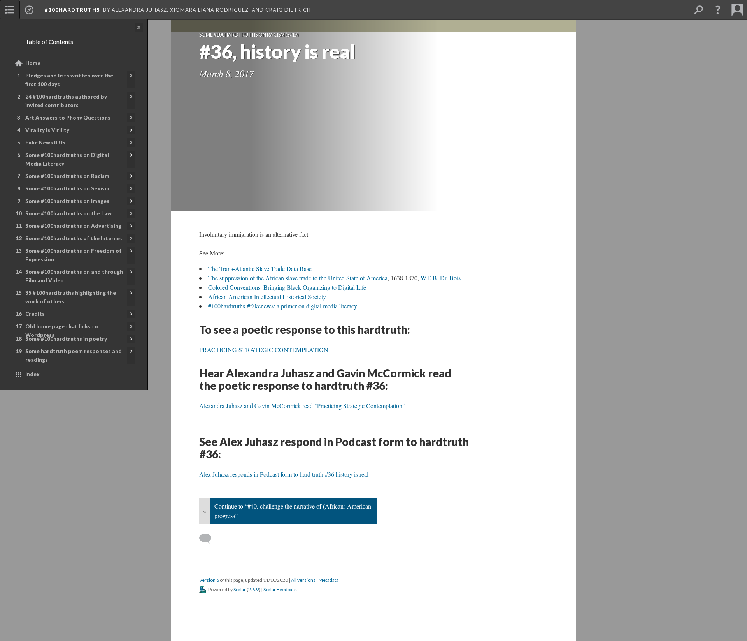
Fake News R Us (45, 142)
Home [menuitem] (32, 63)
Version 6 (209, 580)
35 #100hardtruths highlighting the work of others (70, 297)
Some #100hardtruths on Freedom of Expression (73, 255)
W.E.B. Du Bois (441, 278)
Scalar (239, 589)
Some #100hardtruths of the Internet (74, 238)
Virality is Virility (47, 130)
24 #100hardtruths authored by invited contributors (66, 100)
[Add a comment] (208, 539)
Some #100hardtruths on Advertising (73, 226)
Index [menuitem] (32, 374)
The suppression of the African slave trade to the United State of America (298, 278)
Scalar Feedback (280, 589)
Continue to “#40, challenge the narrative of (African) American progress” (292, 510)
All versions (303, 580)
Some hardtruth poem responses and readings (73, 355)
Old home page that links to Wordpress (61, 330)
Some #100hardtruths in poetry (66, 339)
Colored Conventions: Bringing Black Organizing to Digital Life (287, 287)
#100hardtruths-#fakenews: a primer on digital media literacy (282, 306)
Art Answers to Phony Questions (67, 117)
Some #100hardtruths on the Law (68, 213)
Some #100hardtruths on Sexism (67, 188)
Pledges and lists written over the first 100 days (69, 79)
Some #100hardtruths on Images (67, 201)
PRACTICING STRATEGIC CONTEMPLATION (263, 349)
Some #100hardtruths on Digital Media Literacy (67, 159)
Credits (35, 314)
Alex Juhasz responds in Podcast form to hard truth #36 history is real (283, 474)
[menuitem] (9, 9)
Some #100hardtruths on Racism (67, 176)
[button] (718, 9)
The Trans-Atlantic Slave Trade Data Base (260, 268)
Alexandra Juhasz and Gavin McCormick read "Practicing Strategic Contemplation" (302, 406)
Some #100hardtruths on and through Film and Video (74, 276)
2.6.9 (253, 589)
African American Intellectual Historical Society (267, 296)
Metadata (328, 580)
